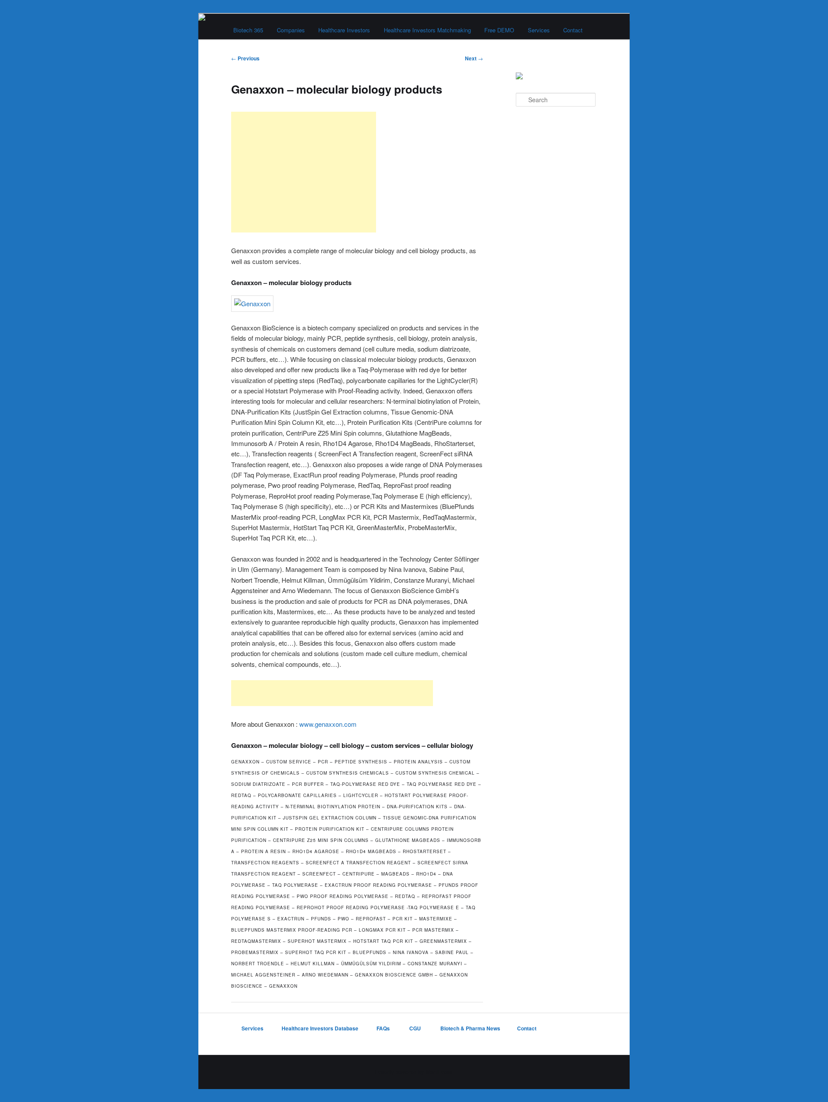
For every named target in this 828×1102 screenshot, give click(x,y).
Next (474, 58)
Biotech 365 (248, 30)
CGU (415, 1028)
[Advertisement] (303, 172)
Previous (245, 58)
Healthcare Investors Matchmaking (427, 30)
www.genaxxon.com (328, 723)
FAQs (383, 1028)
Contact (573, 30)
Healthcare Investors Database (320, 1028)
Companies (291, 30)
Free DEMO (499, 30)
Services (539, 30)
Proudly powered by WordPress (414, 1072)
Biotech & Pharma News (470, 1028)
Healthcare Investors (344, 30)
